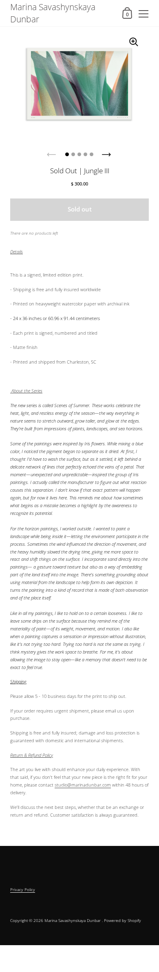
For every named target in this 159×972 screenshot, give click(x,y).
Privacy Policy (22, 889)
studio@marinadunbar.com (83, 785)
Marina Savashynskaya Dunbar (52, 12)
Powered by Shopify (122, 920)
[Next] (107, 152)
